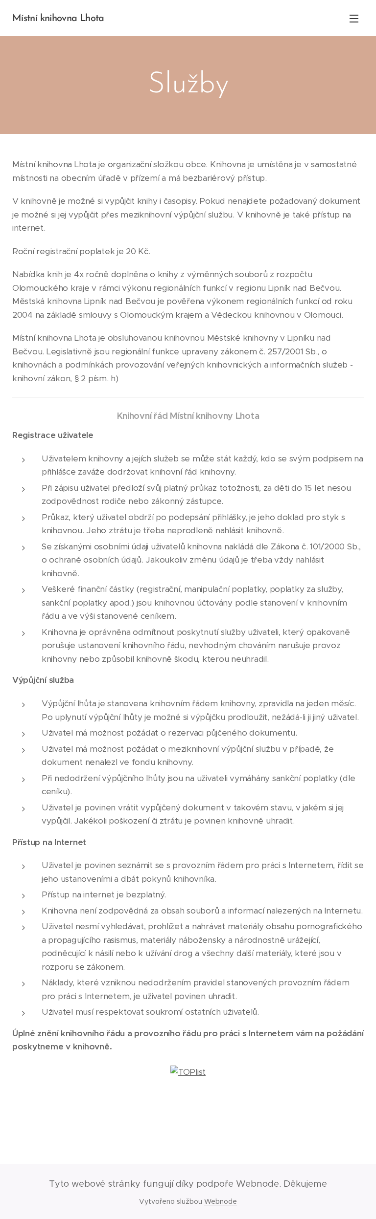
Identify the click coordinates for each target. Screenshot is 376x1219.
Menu (354, 18)
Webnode (220, 1201)
